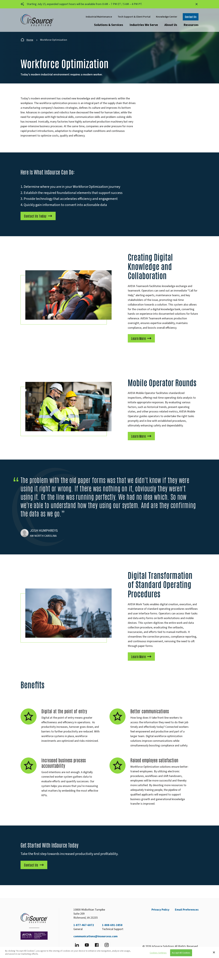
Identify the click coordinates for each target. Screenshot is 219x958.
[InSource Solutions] (37, 20)
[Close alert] (196, 4)
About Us (170, 25)
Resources (191, 25)
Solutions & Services (108, 25)
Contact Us (190, 16)
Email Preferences (186, 910)
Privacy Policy (160, 910)
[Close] (214, 952)
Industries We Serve (144, 25)
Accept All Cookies (181, 952)
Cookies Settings (158, 952)
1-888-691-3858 (112, 925)
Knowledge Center (166, 16)
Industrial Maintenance (99, 16)
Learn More (138, 338)
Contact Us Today (35, 216)
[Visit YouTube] (86, 945)
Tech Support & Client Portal (134, 16)
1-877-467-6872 (83, 925)
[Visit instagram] (106, 945)
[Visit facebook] (96, 945)
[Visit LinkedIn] (76, 945)
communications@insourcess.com (95, 936)
